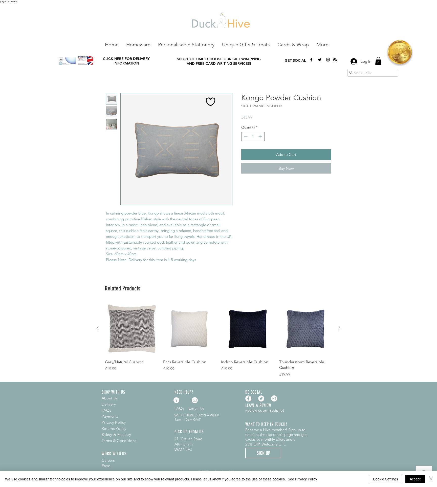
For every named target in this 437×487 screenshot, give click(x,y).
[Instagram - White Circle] (274, 398)
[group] (218, 340)
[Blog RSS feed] (335, 60)
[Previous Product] (98, 328)
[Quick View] (131, 328)
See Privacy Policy (302, 478)
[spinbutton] (252, 136)
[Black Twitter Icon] (319, 59)
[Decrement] (245, 136)
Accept (415, 478)
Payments (110, 416)
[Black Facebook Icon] (311, 59)
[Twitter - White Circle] (261, 398)
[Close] (431, 479)
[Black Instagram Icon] (328, 59)
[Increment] (260, 136)
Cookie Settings (385, 478)
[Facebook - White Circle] (248, 398)
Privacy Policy (114, 422)
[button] (138, 44)
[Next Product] (339, 328)
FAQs (106, 410)
